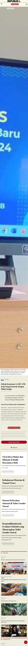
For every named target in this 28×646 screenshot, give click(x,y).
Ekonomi (3, 598)
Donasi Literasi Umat (14, 442)
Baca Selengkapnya (14, 427)
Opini (12, 8)
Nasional (3, 556)
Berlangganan (15, 4)
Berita (8, 8)
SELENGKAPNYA (8, 471)
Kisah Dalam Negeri (6, 576)
